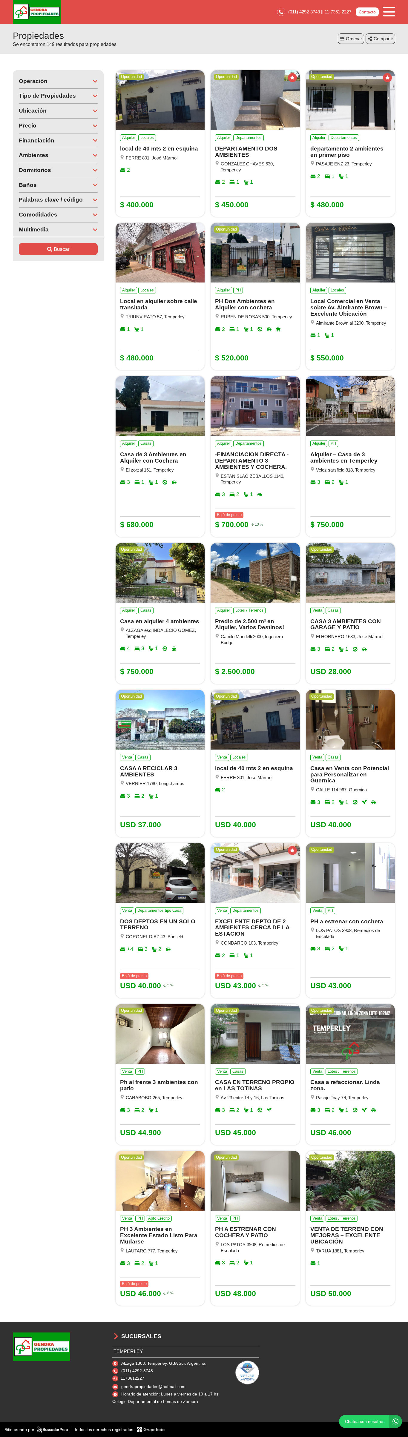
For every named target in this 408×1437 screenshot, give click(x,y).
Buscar (62, 249)
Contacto (367, 12)
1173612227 (132, 1378)
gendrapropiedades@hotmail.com (153, 1386)
